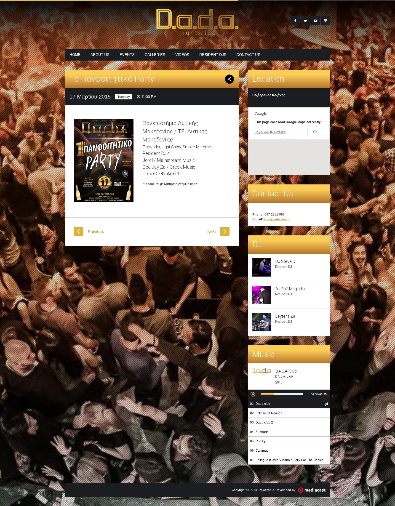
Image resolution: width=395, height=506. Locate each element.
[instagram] (325, 20)
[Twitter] (305, 20)
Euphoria (262, 432)
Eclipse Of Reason (269, 413)
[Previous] (78, 235)
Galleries (155, 55)
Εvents (127, 55)
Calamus (262, 450)
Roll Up (261, 441)
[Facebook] (295, 20)
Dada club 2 (264, 422)
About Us (100, 55)
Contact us (248, 55)
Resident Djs (212, 55)
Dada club (263, 403)
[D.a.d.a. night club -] (197, 33)
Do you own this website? (270, 132)
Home (74, 55)
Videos (182, 55)
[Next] (225, 235)
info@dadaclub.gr (277, 219)
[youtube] (315, 20)
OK (315, 132)
